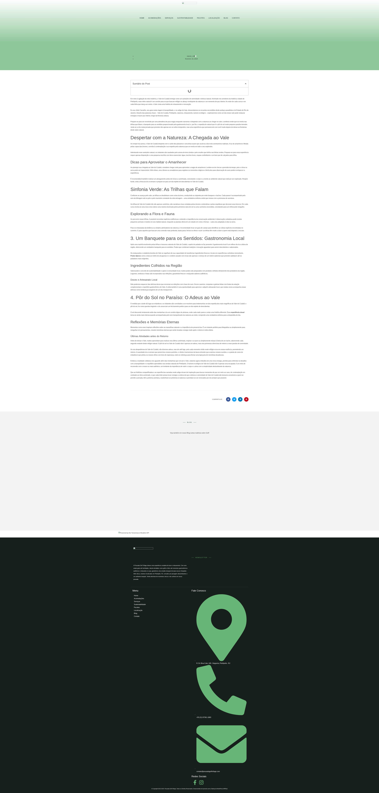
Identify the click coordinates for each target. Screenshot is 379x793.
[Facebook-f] (194, 782)
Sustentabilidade (185, 18)
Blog (226, 18)
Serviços (169, 18)
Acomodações (154, 18)
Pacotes (201, 18)
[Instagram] (201, 782)
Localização (214, 18)
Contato (236, 18)
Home (142, 18)
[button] (245, 83)
